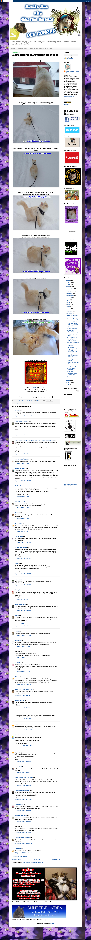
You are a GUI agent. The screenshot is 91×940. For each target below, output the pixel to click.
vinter (25, 403)
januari (69, 313)
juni (68, 302)
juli (68, 300)
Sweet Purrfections (21, 815)
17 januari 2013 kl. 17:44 (23, 558)
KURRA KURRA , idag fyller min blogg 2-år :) (72, 339)
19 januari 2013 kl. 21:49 (23, 832)
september (70, 295)
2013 (68, 287)
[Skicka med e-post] (46, 401)
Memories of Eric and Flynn (23, 689)
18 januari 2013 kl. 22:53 (23, 799)
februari (70, 311)
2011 (68, 382)
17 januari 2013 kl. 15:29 (23, 507)
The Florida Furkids (21, 735)
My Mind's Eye (19, 700)
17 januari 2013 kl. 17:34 (23, 542)
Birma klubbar (22, 48)
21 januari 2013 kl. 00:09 (23, 843)
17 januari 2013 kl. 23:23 (23, 671)
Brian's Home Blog (20, 501)
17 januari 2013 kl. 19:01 (23, 585)
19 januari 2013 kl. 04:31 (23, 810)
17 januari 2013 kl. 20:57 (23, 635)
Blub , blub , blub (72, 376)
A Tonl (17, 676)
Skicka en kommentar (20, 856)
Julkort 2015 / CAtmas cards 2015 (40, 48)
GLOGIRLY (18, 662)
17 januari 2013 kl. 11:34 (22, 454)
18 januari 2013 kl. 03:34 (23, 745)
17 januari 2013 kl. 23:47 (23, 684)
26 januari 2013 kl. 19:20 (23, 853)
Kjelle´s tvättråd (72, 321)
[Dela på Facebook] (50, 401)
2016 (68, 280)
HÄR (34, 388)
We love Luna (19, 486)
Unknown (18, 751)
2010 (68, 384)
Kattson (17, 512)
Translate (70, 58)
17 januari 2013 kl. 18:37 (23, 574)
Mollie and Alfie (20, 623)
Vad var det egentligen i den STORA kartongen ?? (72, 349)
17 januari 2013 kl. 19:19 (22, 599)
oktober (70, 293)
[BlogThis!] (48, 401)
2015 (68, 282)
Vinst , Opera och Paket (72, 359)
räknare (66, 104)
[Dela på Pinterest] (52, 401)
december (70, 289)
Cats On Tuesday (72, 319)
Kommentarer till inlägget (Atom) (32, 862)
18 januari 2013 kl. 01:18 (23, 719)
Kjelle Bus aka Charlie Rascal (72, 72)
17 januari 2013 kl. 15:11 (22, 496)
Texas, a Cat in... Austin (22, 790)
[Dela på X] (49, 401)
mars (69, 309)
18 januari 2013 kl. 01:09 (23, 708)
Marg (16, 713)
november (70, 291)
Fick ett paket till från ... (72, 334)
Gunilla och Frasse (21, 547)
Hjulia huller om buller (22, 421)
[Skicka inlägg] (44, 400)
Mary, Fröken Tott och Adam (24, 777)
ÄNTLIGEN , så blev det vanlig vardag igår (72, 373)
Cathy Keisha (19, 804)
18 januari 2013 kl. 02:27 (23, 730)
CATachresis (19, 536)
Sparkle (17, 410)
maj (68, 304)
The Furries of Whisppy (22, 459)
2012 (68, 380)
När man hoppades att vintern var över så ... (73, 344)
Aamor (17, 563)
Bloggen (13, 48)
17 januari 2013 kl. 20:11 (23, 610)
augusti (69, 297)
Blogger (52, 923)
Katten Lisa (18, 523)
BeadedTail (18, 640)
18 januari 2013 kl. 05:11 (23, 761)
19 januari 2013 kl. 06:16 (23, 821)
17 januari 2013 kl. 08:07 (23, 416)
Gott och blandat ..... (72, 315)
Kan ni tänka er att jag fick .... (73, 363)
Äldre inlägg (56, 859)
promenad (20, 403)
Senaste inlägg (16, 859)
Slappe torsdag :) (72, 328)
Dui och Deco (19, 579)
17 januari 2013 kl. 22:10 (23, 657)
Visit (71, 239)
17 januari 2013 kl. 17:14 (22, 531)
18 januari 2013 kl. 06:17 (23, 772)
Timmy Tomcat (19, 590)
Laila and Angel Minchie (22, 837)
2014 (68, 284)
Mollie (17, 615)
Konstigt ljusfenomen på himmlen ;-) (72, 355)
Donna (17, 724)
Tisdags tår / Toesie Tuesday (72, 331)
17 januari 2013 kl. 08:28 (23, 435)
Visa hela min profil (70, 96)
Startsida (37, 859)
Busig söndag (71, 366)
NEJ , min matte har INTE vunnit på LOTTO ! (72, 325)
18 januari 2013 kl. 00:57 (23, 695)
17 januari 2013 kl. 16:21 (22, 518)
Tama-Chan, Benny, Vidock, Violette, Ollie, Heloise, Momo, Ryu (34, 440)
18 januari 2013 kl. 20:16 (23, 785)
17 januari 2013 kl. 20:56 (23, 626)
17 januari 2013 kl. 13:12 (22, 463)
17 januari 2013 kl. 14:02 (23, 481)
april (68, 306)
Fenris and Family (20, 468)
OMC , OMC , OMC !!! (71, 369)
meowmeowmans (20, 604)
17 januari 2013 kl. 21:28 (23, 646)
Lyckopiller (18, 766)
